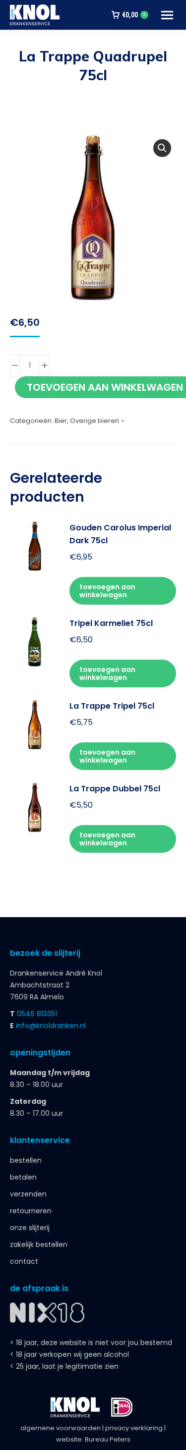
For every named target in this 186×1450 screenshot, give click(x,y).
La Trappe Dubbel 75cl (114, 788)
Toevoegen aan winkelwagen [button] (107, 591)
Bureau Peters (107, 1439)
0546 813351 (37, 1014)
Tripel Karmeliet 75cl (111, 623)
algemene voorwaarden (60, 1428)
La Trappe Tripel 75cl (111, 706)
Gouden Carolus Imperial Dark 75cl (120, 534)
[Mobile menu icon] (167, 15)
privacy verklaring (134, 1428)
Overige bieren (94, 420)
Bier (61, 420)
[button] (162, 148)
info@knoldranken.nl (51, 1026)
